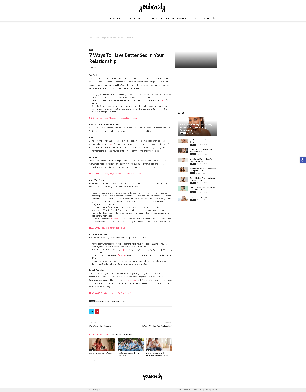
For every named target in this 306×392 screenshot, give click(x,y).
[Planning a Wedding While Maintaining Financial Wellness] (159, 344)
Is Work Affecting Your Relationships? (157, 326)
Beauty (114, 18)
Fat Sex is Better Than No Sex (107, 228)
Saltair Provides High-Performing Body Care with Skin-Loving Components (196, 127)
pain (125, 249)
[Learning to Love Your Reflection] (102, 344)
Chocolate (115, 219)
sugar (125, 280)
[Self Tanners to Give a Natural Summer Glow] (183, 141)
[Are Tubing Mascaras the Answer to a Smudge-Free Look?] (183, 169)
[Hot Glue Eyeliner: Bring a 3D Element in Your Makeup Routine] (183, 188)
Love (126, 18)
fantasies (122, 255)
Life (192, 18)
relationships (116, 301)
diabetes (132, 280)
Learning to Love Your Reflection (100, 353)
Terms (195, 390)
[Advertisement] (153, 29)
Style (164, 18)
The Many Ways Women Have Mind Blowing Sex (115, 174)
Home (91, 38)
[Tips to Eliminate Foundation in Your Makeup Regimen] (183, 179)
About (179, 390)
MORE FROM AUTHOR (123, 334)
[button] (303, 160)
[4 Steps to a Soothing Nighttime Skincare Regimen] (183, 150)
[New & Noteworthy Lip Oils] (183, 198)
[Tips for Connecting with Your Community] (131, 344)
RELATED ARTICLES (99, 334)
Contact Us (186, 390)
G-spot (162, 100)
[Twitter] (208, 18)
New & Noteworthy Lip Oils (199, 197)
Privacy (201, 390)
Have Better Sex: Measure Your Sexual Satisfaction (113, 118)
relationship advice (102, 301)
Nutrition (178, 18)
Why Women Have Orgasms (100, 326)
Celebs (152, 18)
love (111, 144)
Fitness (138, 18)
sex (124, 301)
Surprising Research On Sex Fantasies (111, 293)
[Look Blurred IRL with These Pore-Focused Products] (183, 160)
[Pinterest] (205, 18)
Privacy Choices (211, 390)
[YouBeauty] (153, 7)
